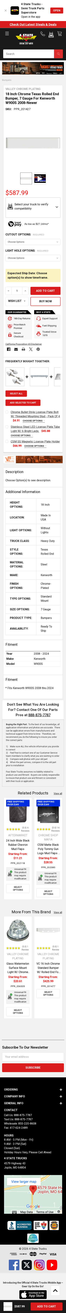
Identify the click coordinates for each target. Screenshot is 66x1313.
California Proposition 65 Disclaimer (23, 344)
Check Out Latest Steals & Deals (33, 24)
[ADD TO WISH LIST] (16, 301)
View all (58, 793)
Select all (16, 393)
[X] (31, 349)
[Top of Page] (55, 1290)
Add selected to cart (23, 402)
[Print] (23, 349)
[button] (51, 35)
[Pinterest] (38, 349)
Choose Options (33, 420)
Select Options (18, 888)
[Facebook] (8, 349)
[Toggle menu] (7, 36)
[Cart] (59, 34)
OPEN (56, 10)
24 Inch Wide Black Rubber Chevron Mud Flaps (18, 845)
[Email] (16, 349)
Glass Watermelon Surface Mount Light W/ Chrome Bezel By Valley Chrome (18, 972)
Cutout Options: (24, 234)
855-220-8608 (27, 1123)
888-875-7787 (39, 715)
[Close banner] (5, 10)
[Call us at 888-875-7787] (43, 34)
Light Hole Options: (26, 250)
